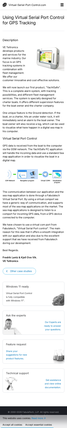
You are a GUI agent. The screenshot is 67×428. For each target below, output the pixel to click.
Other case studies (21, 271)
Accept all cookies (12, 424)
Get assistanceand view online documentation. (53, 384)
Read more (37, 418)
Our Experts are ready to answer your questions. (52, 326)
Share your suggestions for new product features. (16, 355)
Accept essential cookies (38, 424)
